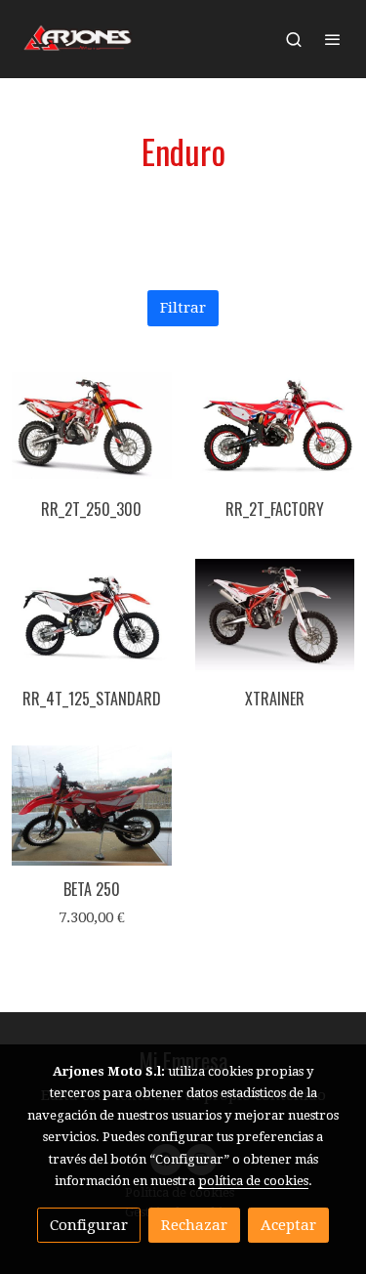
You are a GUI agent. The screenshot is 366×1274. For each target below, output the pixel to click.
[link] (78, 39)
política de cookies (253, 1180)
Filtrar (183, 308)
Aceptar (288, 1225)
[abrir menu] (332, 39)
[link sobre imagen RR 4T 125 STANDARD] (92, 616)
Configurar (89, 1225)
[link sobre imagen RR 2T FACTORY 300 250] (275, 425)
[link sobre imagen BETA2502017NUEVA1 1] (92, 805)
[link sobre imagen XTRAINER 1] (275, 616)
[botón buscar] (293, 39)
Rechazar (194, 1225)
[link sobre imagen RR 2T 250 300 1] (92, 425)
